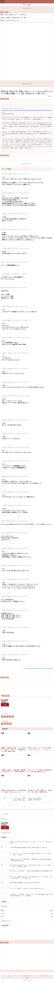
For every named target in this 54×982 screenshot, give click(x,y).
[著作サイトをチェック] (2, 724)
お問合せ (27, 977)
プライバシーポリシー (44, 975)
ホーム (9, 975)
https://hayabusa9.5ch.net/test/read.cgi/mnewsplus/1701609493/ (39, 668)
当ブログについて (27, 975)
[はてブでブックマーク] (7, 716)
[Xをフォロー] (5, 724)
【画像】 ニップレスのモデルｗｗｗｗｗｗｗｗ (10, 20)
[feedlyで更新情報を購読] (8, 724)
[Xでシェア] (2, 716)
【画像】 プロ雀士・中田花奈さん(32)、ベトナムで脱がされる (13, 14)
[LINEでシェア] (10, 716)
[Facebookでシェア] (5, 716)
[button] (13, 716)
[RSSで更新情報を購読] (10, 724)
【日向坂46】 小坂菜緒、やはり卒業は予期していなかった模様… (13, 17)
